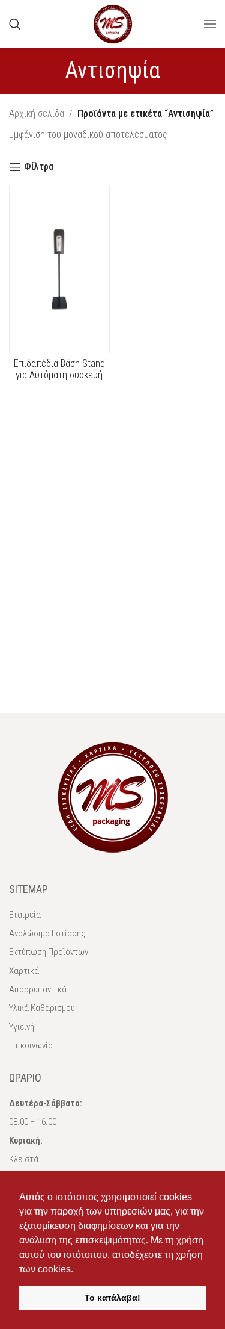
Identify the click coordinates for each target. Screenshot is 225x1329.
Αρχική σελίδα (36, 113)
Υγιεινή (21, 1026)
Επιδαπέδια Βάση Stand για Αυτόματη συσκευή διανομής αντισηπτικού (59, 375)
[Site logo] (113, 23)
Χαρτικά (24, 970)
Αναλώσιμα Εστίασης (47, 933)
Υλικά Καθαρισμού (42, 1008)
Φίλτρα (38, 167)
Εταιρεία (25, 914)
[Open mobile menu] (210, 24)
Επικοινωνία (31, 1045)
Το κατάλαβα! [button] (112, 1298)
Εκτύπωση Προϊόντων (48, 952)
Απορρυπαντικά (38, 989)
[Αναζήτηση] (15, 24)
